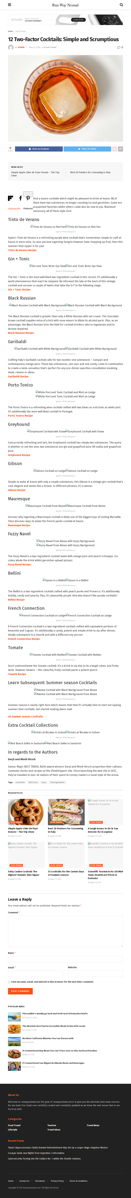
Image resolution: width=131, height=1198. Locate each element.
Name (12, 952)
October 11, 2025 (30, 1030)
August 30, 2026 (15, 836)
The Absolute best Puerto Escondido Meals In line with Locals (53, 1026)
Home (10, 31)
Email (12, 967)
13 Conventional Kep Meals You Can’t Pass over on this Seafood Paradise (59, 1050)
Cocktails (20, 782)
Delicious (33, 782)
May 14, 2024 (35, 47)
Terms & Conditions (78, 1181)
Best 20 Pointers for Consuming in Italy (90, 172)
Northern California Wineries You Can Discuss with (47, 1038)
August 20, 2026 (95, 836)
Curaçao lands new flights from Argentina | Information (36, 1153)
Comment (14, 912)
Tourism (51, 1125)
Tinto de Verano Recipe (22, 250)
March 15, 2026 (29, 1067)
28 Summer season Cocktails (25, 716)
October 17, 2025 (30, 1018)
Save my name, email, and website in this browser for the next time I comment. (52, 982)
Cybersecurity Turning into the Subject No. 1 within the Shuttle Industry (44, 1158)
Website (72, 967)
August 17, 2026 (55, 879)
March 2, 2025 (29, 1055)
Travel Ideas (53, 1129)
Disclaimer (40, 1181)
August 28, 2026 (55, 836)
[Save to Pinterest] (28, 194)
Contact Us (24, 1181)
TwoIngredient (57, 782)
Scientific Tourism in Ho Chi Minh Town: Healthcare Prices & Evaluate (105, 875)
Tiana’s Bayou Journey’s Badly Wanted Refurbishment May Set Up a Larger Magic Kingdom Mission (58, 1147)
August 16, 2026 (95, 883)
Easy (44, 782)
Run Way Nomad (65, 5)
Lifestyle (12, 1129)
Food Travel (20, 31)
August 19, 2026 (15, 879)
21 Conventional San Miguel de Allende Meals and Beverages (53, 1063)
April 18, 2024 (29, 1042)
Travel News (93, 1125)
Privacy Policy (57, 1181)
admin (21, 47)
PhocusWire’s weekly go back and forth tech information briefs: (55, 1013)
